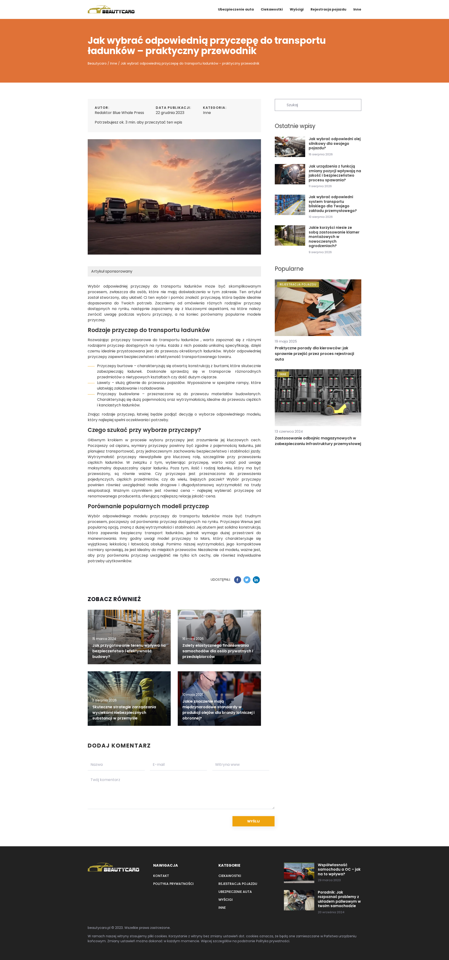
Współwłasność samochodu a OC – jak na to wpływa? (339, 869)
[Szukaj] (280, 104)
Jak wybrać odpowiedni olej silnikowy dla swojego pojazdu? (335, 143)
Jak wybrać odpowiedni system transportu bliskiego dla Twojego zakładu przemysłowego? (333, 204)
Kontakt (161, 875)
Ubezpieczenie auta (236, 9)
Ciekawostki (272, 9)
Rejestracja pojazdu (328, 9)
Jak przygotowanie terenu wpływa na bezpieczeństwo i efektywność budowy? (129, 651)
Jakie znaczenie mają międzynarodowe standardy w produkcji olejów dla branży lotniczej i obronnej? (218, 710)
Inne (357, 9)
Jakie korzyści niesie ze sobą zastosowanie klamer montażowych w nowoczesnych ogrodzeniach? (334, 236)
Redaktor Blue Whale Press (119, 112)
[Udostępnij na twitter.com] (246, 579)
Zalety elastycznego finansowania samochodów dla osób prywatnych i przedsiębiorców (217, 651)
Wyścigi (297, 9)
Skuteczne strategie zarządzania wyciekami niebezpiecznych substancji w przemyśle (124, 712)
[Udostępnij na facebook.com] (237, 579)
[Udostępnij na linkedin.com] (256, 579)
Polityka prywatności (173, 883)
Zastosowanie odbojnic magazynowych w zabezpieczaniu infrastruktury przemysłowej (318, 440)
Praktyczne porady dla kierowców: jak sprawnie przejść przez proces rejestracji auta (314, 353)
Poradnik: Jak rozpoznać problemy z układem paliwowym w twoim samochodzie (339, 899)
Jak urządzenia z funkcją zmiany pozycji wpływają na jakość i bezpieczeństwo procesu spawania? (335, 173)
